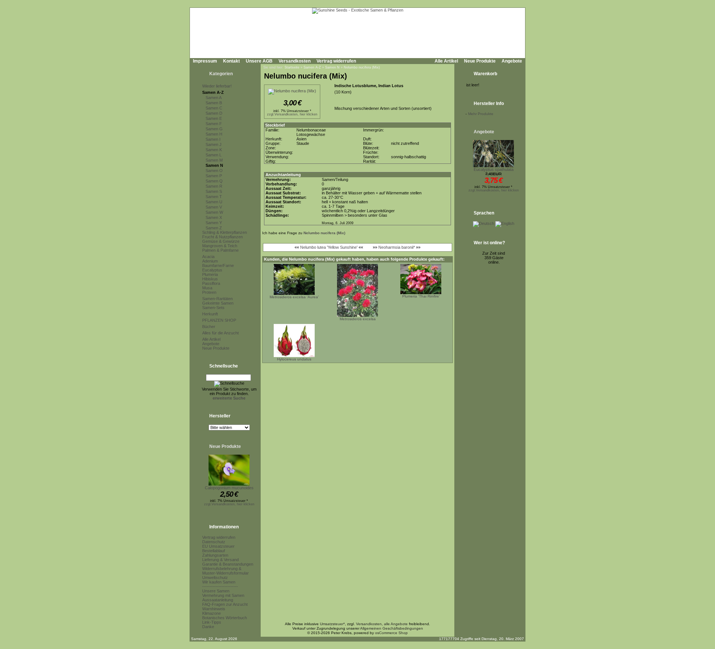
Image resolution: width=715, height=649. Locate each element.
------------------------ (220, 586)
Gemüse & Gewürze (220, 241)
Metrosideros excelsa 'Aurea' (294, 297)
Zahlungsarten (215, 555)
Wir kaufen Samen (218, 582)
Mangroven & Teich (219, 246)
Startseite (292, 67)
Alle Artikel (446, 61)
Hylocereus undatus (294, 359)
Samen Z (214, 228)
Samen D (214, 113)
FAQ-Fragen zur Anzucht (225, 604)
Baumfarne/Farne (218, 265)
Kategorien (221, 73)
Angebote (512, 61)
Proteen (209, 292)
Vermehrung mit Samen (223, 595)
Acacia (208, 256)
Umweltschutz (215, 577)
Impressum (205, 61)
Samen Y (214, 222)
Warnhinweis (213, 609)
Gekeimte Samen (217, 303)
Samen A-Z (213, 92)
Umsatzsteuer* (332, 624)
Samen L (214, 155)
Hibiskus (210, 279)
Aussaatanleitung (217, 600)
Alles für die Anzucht (220, 333)
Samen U (214, 202)
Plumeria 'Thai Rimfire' (421, 296)
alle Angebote (396, 624)
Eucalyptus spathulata (494, 169)
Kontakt (231, 61)
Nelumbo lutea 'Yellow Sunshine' (329, 247)
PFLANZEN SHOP (219, 320)
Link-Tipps (211, 622)
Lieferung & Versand (220, 559)
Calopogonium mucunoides (229, 488)
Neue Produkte (480, 61)
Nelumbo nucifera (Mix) (362, 67)
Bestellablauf (213, 550)
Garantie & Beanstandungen (227, 564)
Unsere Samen (215, 591)
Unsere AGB (259, 61)
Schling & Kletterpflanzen (224, 232)
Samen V (214, 207)
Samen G (214, 129)
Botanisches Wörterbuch (224, 617)
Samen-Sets (213, 307)
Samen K (214, 149)
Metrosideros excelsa (358, 319)
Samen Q (214, 181)
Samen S (214, 191)
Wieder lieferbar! (217, 86)
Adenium (210, 261)
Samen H (214, 134)
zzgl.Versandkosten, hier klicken (229, 504)
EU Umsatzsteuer (218, 546)
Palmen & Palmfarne (220, 250)
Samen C (214, 108)
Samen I (213, 139)
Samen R (214, 186)
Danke (208, 626)
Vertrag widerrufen (336, 61)
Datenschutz (213, 542)
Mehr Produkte (480, 114)
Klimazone (211, 613)
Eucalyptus (212, 270)
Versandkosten (295, 61)
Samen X (214, 217)
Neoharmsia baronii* (396, 247)
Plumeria (210, 274)
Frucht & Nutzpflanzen (222, 237)
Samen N (214, 165)
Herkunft (210, 314)
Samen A (214, 97)
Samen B (214, 103)
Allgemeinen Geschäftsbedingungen (391, 628)
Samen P (214, 176)
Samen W (214, 212)
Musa (207, 288)
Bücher (208, 326)
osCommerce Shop (391, 633)
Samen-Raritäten (217, 298)
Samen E (214, 118)
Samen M (214, 160)
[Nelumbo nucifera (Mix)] (292, 91)
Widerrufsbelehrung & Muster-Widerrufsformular (225, 570)
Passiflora (211, 283)
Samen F (214, 123)
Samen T (214, 196)
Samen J (214, 144)
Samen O (214, 170)
